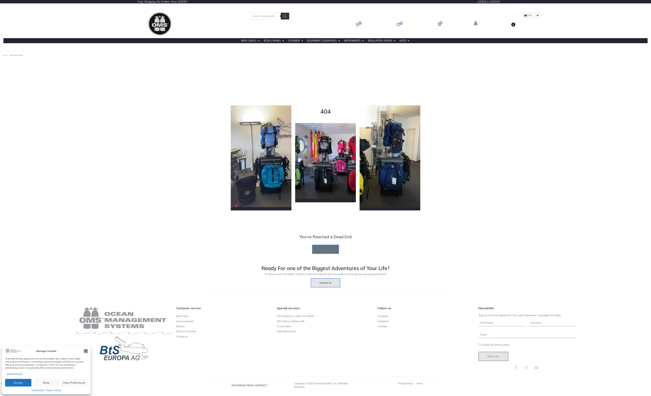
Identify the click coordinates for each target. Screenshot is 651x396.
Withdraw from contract (249, 385)
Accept (18, 382)
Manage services (15, 373)
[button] (85, 351)
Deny (46, 382)
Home (5, 55)
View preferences (74, 382)
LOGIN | (483, 1)
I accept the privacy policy (495, 344)
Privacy (49, 390)
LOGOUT (494, 1)
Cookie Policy (38, 390)
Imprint (57, 390)
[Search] (285, 16)
